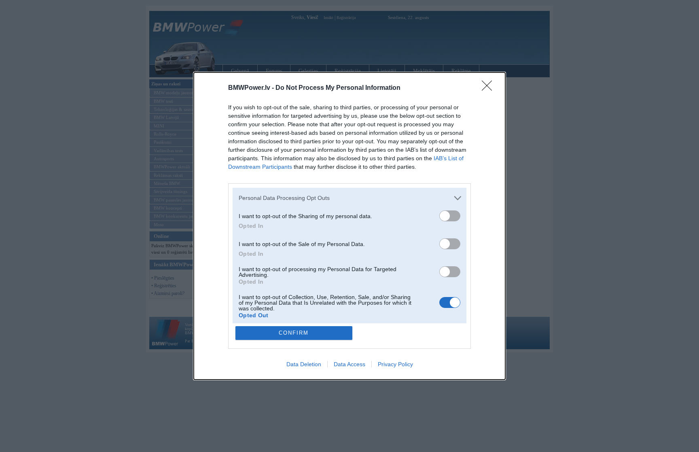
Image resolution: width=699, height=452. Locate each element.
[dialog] (349, 226)
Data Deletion (303, 364)
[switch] (449, 215)
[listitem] (349, 198)
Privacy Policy (395, 364)
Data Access (349, 364)
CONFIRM (294, 333)
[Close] (489, 88)
